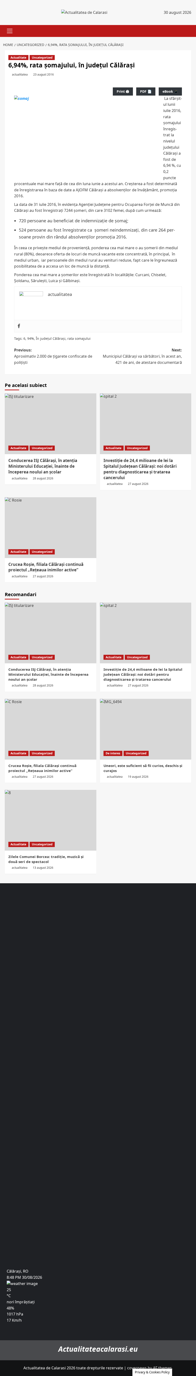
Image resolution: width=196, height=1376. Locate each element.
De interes (113, 753)
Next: (142, 356)
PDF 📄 (146, 91)
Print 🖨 (123, 91)
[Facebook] (19, 326)
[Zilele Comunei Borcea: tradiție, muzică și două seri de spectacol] (50, 820)
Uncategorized (42, 58)
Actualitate (18, 58)
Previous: (53, 356)
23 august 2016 (43, 74)
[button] (8, 31)
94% (30, 338)
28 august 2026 (43, 478)
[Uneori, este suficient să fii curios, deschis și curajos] (145, 729)
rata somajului (79, 338)
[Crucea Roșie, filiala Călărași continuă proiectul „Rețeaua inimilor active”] (50, 527)
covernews (137, 1368)
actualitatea (20, 74)
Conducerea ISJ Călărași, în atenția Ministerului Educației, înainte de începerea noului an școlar (42, 466)
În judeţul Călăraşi (50, 338)
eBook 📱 (170, 91)
